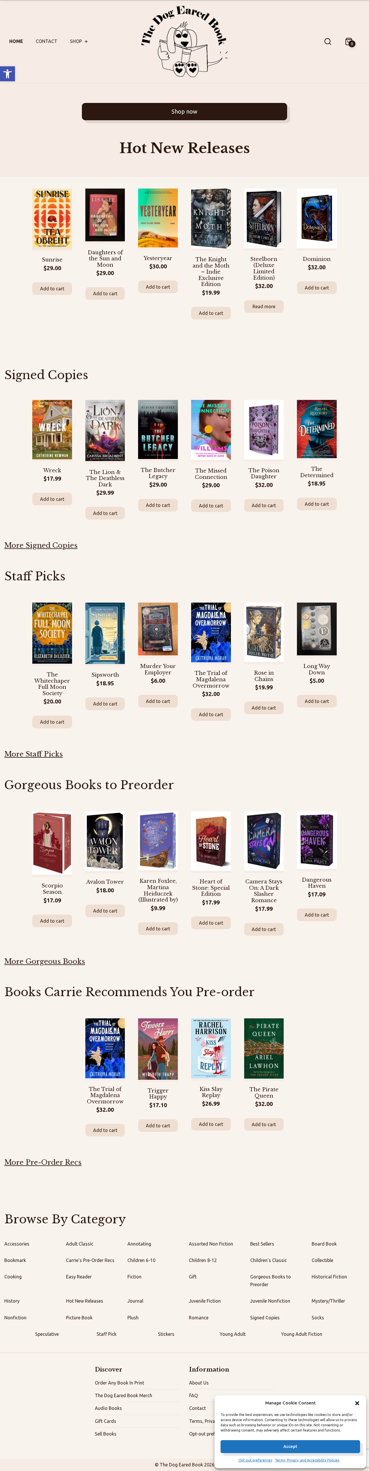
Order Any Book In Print (119, 1382)
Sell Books (105, 1433)
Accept (290, 1446)
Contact (46, 41)
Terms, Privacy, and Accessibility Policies (307, 1460)
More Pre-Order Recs (43, 1162)
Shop (76, 41)
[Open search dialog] (328, 41)
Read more (264, 306)
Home (16, 41)
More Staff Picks (33, 754)
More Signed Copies (41, 545)
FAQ (193, 1395)
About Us (199, 1382)
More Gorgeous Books (44, 961)
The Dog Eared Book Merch (123, 1395)
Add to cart (52, 288)
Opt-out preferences (255, 1460)
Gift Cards (105, 1421)
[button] (7, 73)
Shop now (184, 111)
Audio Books (108, 1408)
